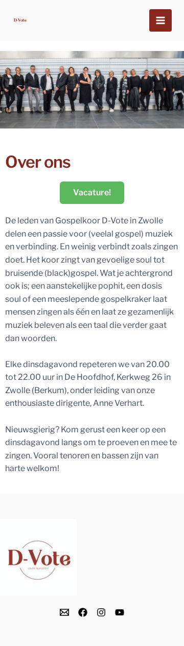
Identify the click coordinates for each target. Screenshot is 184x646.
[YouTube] (119, 612)
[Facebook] (82, 612)
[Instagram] (101, 612)
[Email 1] (64, 612)
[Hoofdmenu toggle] (160, 20)
